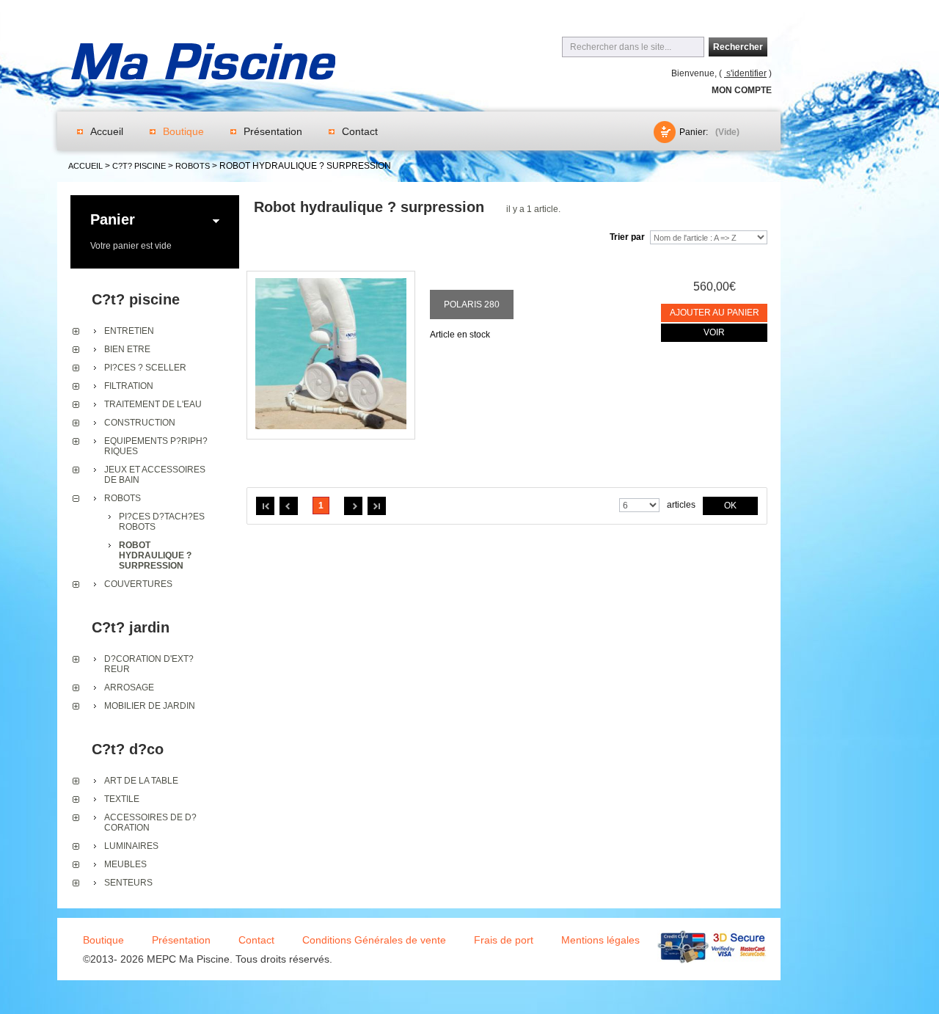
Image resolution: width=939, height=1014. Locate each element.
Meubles (125, 864)
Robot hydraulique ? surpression (155, 555)
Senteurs (128, 883)
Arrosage (129, 687)
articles (681, 505)
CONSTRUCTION (139, 422)
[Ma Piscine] (203, 63)
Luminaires (131, 846)
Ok (730, 505)
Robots (122, 498)
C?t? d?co (128, 749)
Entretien (129, 331)
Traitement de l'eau (153, 404)
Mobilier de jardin (149, 706)
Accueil (106, 131)
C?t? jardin (130, 627)
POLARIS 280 (472, 304)
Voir (714, 332)
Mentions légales (600, 940)
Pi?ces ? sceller (145, 367)
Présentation (273, 131)
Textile (121, 799)
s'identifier (745, 73)
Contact (360, 131)
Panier (112, 219)
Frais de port (503, 940)
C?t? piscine (136, 299)
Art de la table (141, 781)
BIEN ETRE (127, 349)
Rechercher (738, 47)
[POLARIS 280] (330, 355)
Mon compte (742, 90)
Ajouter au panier (714, 312)
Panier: (693, 132)
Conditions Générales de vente (374, 940)
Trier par (627, 237)
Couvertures (138, 584)
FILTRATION (128, 386)
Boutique (183, 131)
